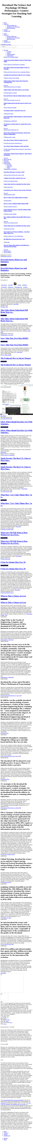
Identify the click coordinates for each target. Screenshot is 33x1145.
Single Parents (7, 251)
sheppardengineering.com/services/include (13, 1100)
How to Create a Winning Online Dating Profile (16, 203)
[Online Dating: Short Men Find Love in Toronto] (12, 86)
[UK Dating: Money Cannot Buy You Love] (10, 107)
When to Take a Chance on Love (13, 596)
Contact (5, 29)
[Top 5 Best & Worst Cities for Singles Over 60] (9, 137)
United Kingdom (11, 54)
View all (6, 85)
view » (5, 1018)
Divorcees (6, 160)
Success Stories (7, 252)
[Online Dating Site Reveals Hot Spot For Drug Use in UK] (12, 100)
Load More (3, 973)
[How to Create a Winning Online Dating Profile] (7, 200)
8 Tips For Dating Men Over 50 (13, 562)
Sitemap (6, 1138)
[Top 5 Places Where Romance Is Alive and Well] (13, 143)
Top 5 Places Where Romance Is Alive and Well (16, 146)
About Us (6, 24)
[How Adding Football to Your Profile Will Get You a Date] (10, 214)
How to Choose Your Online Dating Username (16, 197)
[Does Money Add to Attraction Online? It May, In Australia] (14, 64)
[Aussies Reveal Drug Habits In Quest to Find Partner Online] (11, 57)
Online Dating (7, 163)
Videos (8, 167)
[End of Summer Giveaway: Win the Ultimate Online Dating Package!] (10, 206)
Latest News (7, 162)
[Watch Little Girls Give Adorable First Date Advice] (11, 181)
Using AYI (9, 166)
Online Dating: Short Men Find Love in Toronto (16, 89)
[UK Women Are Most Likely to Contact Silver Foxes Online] (10, 121)
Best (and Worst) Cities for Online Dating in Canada (17, 95)
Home (5, 22)
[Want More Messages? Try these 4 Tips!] (10, 169)
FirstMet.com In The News (13, 27)
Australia (9, 51)
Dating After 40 (7, 159)
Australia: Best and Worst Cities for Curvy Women (17, 75)
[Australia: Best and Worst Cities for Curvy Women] (17, 72)
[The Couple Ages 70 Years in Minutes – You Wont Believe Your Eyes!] (9, 228)
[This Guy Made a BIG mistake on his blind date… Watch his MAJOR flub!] (7, 242)
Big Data (6, 50)
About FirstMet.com (12, 25)
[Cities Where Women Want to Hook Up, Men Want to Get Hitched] (18, 150)
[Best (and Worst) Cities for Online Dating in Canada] (10, 92)
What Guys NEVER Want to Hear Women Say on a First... (14, 534)
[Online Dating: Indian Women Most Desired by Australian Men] (11, 78)
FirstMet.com (7, 31)
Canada (8, 53)
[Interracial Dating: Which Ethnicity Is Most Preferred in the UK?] (8, 113)
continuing (3, 1103)
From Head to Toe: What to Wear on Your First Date (17, 190)
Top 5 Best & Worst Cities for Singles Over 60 (15, 140)
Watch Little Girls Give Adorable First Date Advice (17, 184)
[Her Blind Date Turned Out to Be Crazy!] (13, 236)
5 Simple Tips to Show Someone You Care (14, 178)
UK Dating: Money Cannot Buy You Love (15, 110)
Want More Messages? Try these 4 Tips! (14, 172)
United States (10, 55)
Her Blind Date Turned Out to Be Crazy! (14, 239)
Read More (16, 304)
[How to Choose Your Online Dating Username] (9, 194)
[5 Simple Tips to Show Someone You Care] (14, 175)
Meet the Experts (11, 28)
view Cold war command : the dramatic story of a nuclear (16, 1103)
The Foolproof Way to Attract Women (16, 358)
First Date (9, 165)
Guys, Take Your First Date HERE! (14, 338)
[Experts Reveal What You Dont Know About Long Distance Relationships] (11, 129)
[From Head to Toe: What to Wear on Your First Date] (8, 187)
